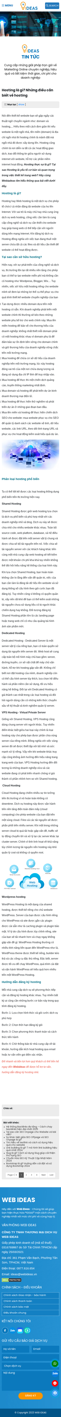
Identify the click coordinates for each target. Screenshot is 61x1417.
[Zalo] (12, 1330)
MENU (8, 5)
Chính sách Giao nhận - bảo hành (25, 1295)
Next (43, 1175)
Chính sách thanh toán (18, 1301)
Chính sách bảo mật (16, 1307)
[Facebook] (5, 1330)
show (21, 104)
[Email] (20, 1330)
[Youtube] (27, 1330)
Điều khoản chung (15, 1313)
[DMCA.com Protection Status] (11, 1280)
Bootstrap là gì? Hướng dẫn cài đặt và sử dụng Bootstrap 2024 (29, 1164)
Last (51, 1175)
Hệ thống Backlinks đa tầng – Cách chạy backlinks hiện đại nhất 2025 (29, 1128)
